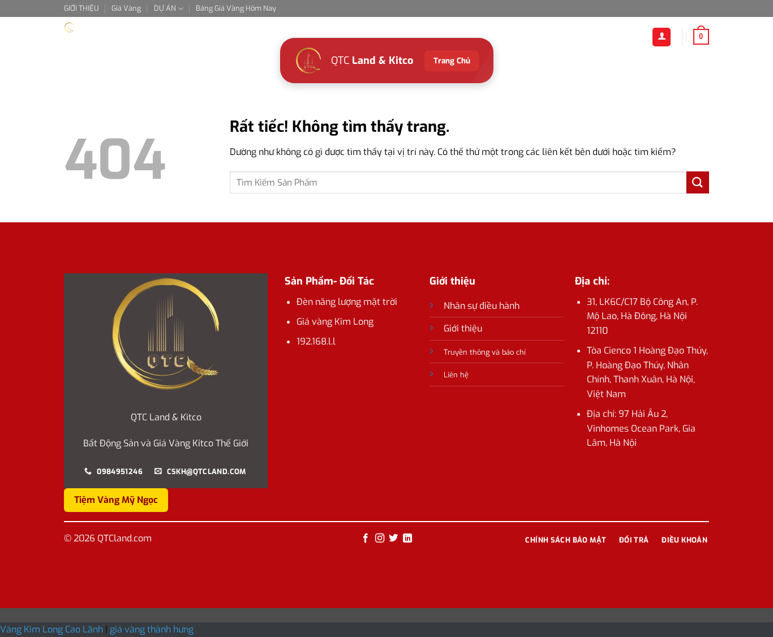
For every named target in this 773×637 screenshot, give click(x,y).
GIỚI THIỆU (81, 8)
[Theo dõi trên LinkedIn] (407, 538)
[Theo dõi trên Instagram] (379, 538)
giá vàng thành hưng (152, 629)
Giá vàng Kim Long (335, 322)
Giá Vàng (126, 8)
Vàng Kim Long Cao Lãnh (52, 629)
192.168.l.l (316, 341)
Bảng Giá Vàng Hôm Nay (236, 8)
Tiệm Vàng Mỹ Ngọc (116, 500)
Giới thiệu (463, 328)
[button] (701, 37)
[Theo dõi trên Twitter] (393, 538)
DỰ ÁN (165, 8)
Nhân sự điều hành (481, 306)
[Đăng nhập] (661, 37)
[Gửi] (697, 182)
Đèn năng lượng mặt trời (347, 302)
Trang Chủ (451, 60)
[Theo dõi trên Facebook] (365, 538)
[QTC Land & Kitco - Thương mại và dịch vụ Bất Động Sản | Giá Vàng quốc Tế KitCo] (120, 27)
